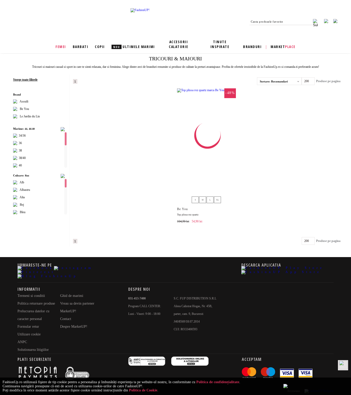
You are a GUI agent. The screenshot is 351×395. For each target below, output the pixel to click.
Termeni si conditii (31, 296)
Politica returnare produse (36, 303)
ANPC (22, 342)
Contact (65, 319)
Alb (22, 182)
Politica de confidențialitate (217, 382)
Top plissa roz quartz (187, 214)
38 (20, 150)
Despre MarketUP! (73, 326)
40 (20, 165)
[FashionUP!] (140, 10)
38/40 (22, 158)
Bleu (22, 212)
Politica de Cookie (143, 390)
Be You (24, 109)
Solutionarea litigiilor (33, 350)
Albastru (25, 190)
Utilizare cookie (29, 334)
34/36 (22, 135)
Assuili (23, 101)
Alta (22, 197)
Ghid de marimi (71, 296)
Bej (22, 204)
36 (20, 143)
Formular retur (28, 326)
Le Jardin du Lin (29, 116)
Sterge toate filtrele (25, 79)
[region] (39, 109)
